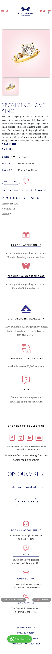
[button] (2, 11)
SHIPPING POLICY (26, 627)
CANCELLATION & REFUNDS (26, 644)
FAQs (26, 389)
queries (44, 600)
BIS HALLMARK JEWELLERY (26, 319)
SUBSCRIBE (26, 501)
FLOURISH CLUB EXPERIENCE (26, 276)
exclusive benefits (13, 600)
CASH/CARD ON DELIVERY (26, 358)
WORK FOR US (26, 579)
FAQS (26, 555)
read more (9, 144)
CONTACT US (26, 603)
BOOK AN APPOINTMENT (26, 245)
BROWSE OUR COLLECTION (26, 426)
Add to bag (10, 182)
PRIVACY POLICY (26, 633)
